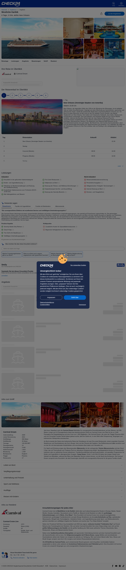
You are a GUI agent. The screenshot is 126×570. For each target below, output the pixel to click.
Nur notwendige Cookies (78, 265)
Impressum (82, 304)
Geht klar (74, 297)
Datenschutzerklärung (47, 302)
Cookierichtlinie (45, 304)
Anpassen (51, 297)
